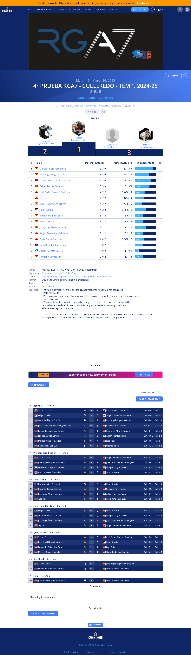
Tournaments (44, 9)
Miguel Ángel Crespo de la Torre (59, 276)
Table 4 (158, 425)
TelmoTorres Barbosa (146, 145)
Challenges (75, 9)
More (112, 9)
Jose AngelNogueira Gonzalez (45, 142)
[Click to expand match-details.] (91, 410)
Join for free (139, 9)
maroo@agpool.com (87, 276)
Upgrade (100, 9)
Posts (88, 9)
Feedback (97, 625)
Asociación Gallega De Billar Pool (69, 106)
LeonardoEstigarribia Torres (112, 145)
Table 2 (158, 415)
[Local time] (148, 563)
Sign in (159, 9)
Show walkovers (148, 392)
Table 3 (158, 420)
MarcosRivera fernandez (78, 138)
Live (30, 9)
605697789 (105, 276)
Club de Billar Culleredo (95, 97)
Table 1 (158, 410)
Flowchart (40, 384)
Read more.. (143, 3)
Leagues (60, 9)
